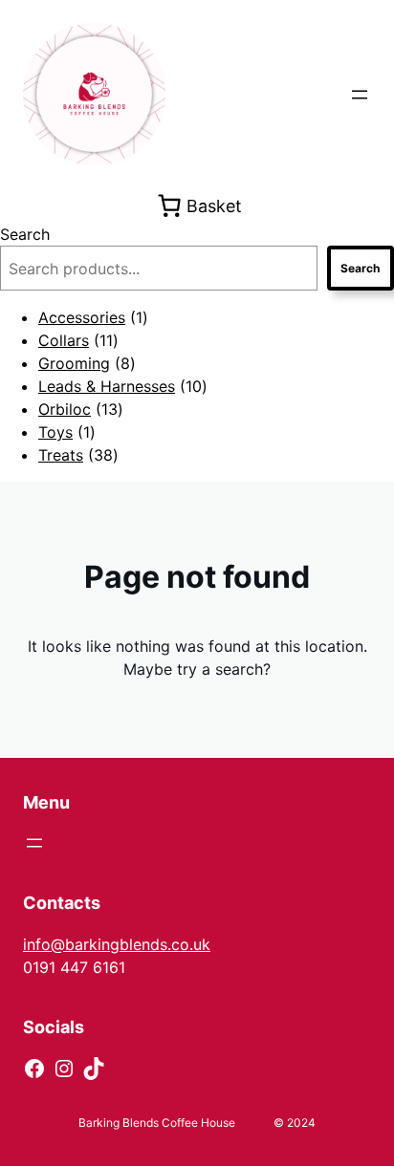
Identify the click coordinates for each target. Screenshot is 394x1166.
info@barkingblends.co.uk (116, 944)
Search (25, 234)
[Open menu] (359, 94)
